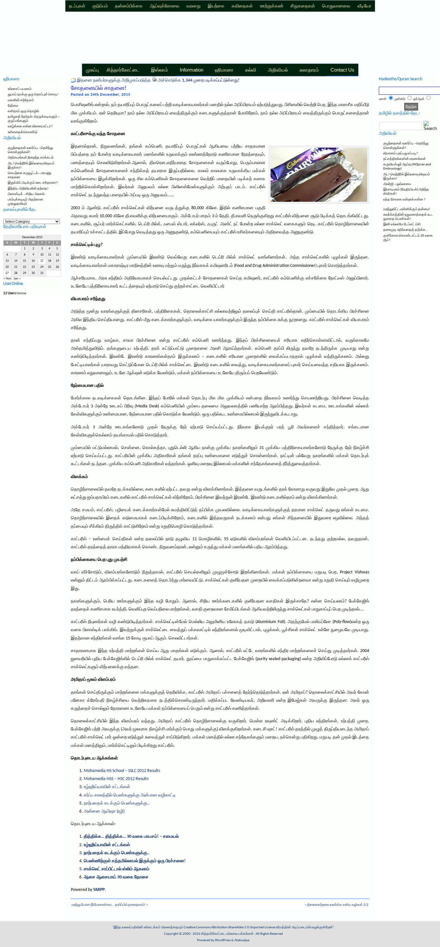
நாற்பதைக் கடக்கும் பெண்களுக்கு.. (117, 803)
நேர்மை (13, 106)
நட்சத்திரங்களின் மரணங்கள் (404, 159)
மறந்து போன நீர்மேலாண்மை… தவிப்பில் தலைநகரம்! (109, 905)
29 (24, 273)
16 (33, 260)
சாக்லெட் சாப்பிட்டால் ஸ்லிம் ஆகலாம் (116, 869)
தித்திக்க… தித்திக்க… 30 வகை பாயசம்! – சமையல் (131, 836)
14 (15, 260)
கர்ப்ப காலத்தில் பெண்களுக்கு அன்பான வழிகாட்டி (130, 795)
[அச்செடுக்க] (154, 80)
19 (57, 260)
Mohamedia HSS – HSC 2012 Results (116, 778)
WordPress (223, 940)
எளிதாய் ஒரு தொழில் (23, 111)
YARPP (99, 889)
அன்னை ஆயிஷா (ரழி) (104, 811)
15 (24, 260)
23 (33, 267)
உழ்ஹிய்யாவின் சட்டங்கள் (107, 787)
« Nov (7, 278)
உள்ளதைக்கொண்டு (22, 132)
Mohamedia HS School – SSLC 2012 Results (122, 770)
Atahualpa (241, 940)
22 (24, 267)
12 (57, 254)
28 (15, 273)
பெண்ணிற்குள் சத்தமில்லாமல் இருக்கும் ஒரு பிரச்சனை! (135, 861)
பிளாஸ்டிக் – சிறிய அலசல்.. (27, 194)
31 (41, 273)
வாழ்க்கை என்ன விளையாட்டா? (30, 126)
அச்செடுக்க (169, 80)
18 (49, 260)
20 (7, 267)
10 (41, 254)
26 (57, 267)
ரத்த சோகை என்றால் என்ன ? (404, 199)
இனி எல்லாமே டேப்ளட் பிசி (402, 224)
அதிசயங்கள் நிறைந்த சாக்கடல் (30, 158)
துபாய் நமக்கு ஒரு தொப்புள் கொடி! (33, 94)
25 (49, 267)
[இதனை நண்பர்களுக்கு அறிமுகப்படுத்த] (73, 80)
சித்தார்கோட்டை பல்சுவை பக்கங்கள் (227, 934)
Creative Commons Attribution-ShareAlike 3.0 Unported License (229, 927)
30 (33, 273)
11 (49, 254)
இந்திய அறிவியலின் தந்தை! (28, 188)
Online (14, 293)
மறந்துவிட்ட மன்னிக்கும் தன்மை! (406, 209)
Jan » (17, 278)
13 (7, 260)
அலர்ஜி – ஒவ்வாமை (397, 184)
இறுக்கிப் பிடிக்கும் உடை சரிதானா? (33, 183)
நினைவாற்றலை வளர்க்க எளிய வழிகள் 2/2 (337, 905)
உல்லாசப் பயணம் (20, 89)
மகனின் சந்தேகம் (21, 100)
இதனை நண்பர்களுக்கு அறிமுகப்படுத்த (114, 80)
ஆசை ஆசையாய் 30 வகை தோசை (116, 877)
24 (41, 267)
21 (15, 267)
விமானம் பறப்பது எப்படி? (400, 153)
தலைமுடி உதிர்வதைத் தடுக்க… (405, 230)
